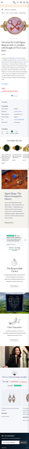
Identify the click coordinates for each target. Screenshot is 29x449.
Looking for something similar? (10, 91)
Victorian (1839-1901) (19, 119)
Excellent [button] (16, 133)
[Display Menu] (1, 2)
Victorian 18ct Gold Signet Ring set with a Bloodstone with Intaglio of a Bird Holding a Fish (6, 157)
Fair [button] (2, 133)
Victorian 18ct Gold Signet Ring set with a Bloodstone (17, 156)
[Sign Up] (17, 2)
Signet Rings (23, 13)
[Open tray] (21, 2)
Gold (20, 111)
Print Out (15, 96)
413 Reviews (24, 381)
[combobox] (14, 9)
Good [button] (7, 133)
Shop (7, 13)
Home (3, 13)
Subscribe (23, 442)
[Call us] (27, 2)
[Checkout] (24, 2)
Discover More (9, 222)
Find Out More (14, 286)
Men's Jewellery (14, 13)
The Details (5, 84)
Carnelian (16, 111)
